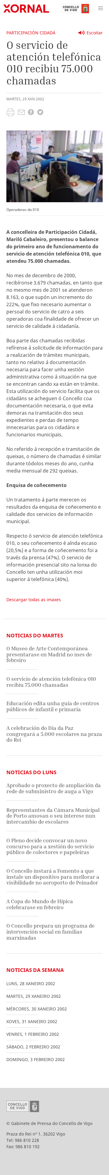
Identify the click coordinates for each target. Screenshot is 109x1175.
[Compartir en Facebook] (31, 113)
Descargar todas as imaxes (33, 599)
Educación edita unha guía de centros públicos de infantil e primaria (52, 706)
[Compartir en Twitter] (40, 113)
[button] (100, 8)
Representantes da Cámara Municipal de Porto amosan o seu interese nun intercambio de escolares (53, 816)
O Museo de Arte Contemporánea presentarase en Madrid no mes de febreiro (49, 654)
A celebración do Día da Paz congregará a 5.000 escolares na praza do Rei (54, 734)
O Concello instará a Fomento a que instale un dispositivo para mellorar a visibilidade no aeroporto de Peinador (52, 877)
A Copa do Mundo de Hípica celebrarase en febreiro (39, 904)
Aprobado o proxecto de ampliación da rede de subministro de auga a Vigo (53, 788)
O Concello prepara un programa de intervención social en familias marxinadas (50, 931)
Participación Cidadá (30, 33)
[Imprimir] (10, 113)
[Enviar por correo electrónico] (21, 113)
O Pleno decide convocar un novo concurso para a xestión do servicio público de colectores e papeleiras (50, 846)
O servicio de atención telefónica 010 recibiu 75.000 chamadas (51, 682)
